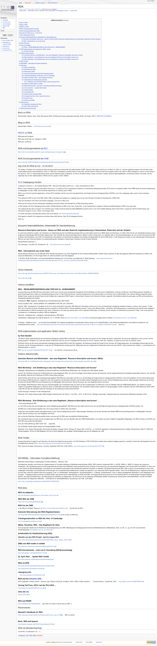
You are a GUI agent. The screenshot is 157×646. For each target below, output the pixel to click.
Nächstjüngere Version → (63, 10)
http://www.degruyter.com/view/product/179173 (88, 446)
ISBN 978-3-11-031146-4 (103, 116)
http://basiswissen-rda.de (41, 126)
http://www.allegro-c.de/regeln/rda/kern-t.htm (31, 553)
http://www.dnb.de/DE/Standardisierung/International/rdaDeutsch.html (39, 515)
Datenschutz (79, 642)
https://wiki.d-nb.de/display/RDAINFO (29, 502)
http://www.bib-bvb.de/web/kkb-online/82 (30, 568)
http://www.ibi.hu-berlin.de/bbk (59, 244)
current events (6, 22)
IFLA (20, 182)
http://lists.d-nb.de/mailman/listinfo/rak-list (53, 508)
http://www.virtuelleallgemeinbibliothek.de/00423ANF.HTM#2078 (37, 481)
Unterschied (23, 10)
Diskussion (48, 9)
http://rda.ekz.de (23, 594)
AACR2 (91, 340)
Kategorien (22, 635)
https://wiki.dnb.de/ (24, 278)
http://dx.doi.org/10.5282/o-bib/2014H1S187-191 (36, 350)
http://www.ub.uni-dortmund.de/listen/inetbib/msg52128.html (36, 546)
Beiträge (54, 9)
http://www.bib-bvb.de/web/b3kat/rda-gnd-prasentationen (35, 566)
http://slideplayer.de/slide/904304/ (28, 604)
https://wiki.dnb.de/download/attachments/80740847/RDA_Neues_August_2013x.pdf (44, 540)
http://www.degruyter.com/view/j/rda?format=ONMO (54, 443)
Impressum (99, 642)
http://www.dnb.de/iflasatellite (68, 213)
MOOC (21, 133)
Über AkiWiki (89, 642)
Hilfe (4, 27)
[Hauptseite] (8, 8)
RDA (34, 635)
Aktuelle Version (44, 10)
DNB (46, 158)
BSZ (46, 148)
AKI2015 (40, 635)
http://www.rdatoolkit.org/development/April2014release (35, 559)
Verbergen (65, 20)
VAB (30, 635)
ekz (27, 592)
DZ (27, 635)
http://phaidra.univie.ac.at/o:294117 (40, 530)
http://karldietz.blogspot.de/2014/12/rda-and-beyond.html (35, 624)
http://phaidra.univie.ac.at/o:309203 (124, 318)
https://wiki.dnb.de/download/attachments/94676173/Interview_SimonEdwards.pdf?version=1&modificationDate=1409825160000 (57, 273)
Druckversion (6, 48)
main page (5, 20)
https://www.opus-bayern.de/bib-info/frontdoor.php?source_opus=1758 (39, 615)
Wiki (44, 9)
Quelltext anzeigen (40, 3)
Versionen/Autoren (52, 3)
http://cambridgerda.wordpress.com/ (29, 521)
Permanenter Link (7, 50)
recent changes (7, 24)
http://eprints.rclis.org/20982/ (79, 318)
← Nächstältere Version (33, 10)
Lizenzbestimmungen (66, 642)
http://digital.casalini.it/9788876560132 (130, 581)
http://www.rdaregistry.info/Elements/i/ (31, 575)
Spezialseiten (6, 46)
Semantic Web (35, 579)
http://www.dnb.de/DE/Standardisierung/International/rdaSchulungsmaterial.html (42, 162)
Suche (2, 30)
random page (6, 25)
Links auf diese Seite (8, 40)
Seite (20, 3)
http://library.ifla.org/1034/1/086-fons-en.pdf (31, 588)
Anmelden (152, 0)
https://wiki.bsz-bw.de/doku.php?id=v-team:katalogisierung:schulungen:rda (41, 152)
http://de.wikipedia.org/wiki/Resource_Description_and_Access (37, 495)
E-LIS (68, 318)
